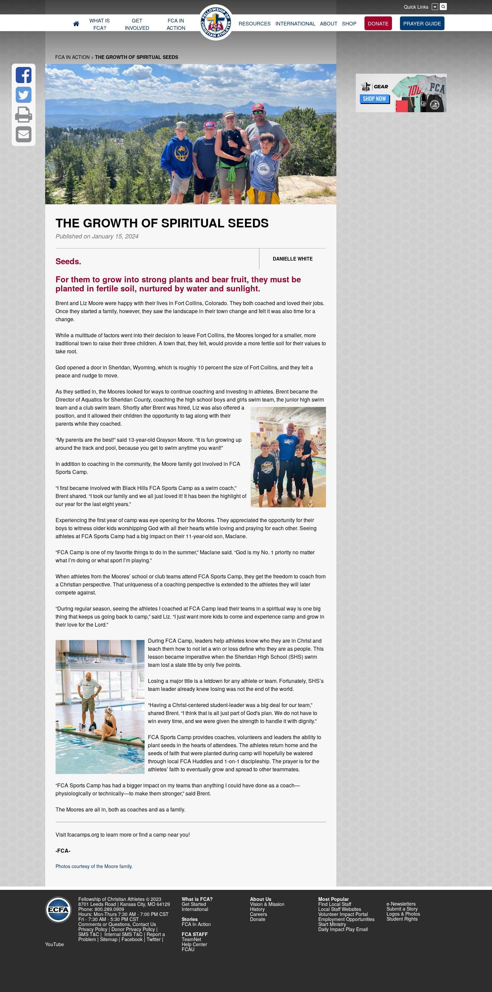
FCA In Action (72, 57)
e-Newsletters (401, 903)
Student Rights (402, 918)
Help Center (194, 944)
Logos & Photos (403, 913)
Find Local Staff (334, 904)
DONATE (378, 23)
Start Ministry (332, 924)
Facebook (132, 939)
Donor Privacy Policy (133, 929)
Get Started (194, 904)
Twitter (154, 939)
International (195, 909)
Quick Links (416, 6)
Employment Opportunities (346, 919)
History (257, 909)
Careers (258, 914)
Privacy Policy (92, 929)
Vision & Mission (267, 904)
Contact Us (144, 924)
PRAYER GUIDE (422, 23)
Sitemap (108, 939)
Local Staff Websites (339, 909)
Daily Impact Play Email (343, 929)
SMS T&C (88, 934)
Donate (257, 919)
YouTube (54, 944)
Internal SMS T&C (123, 934)
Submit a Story (402, 908)
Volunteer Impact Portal (343, 914)
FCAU (188, 949)
